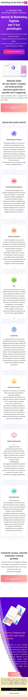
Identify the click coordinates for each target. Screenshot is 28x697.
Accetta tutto (14, 689)
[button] (25, 2)
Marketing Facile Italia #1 (12, 2)
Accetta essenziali (14, 693)
